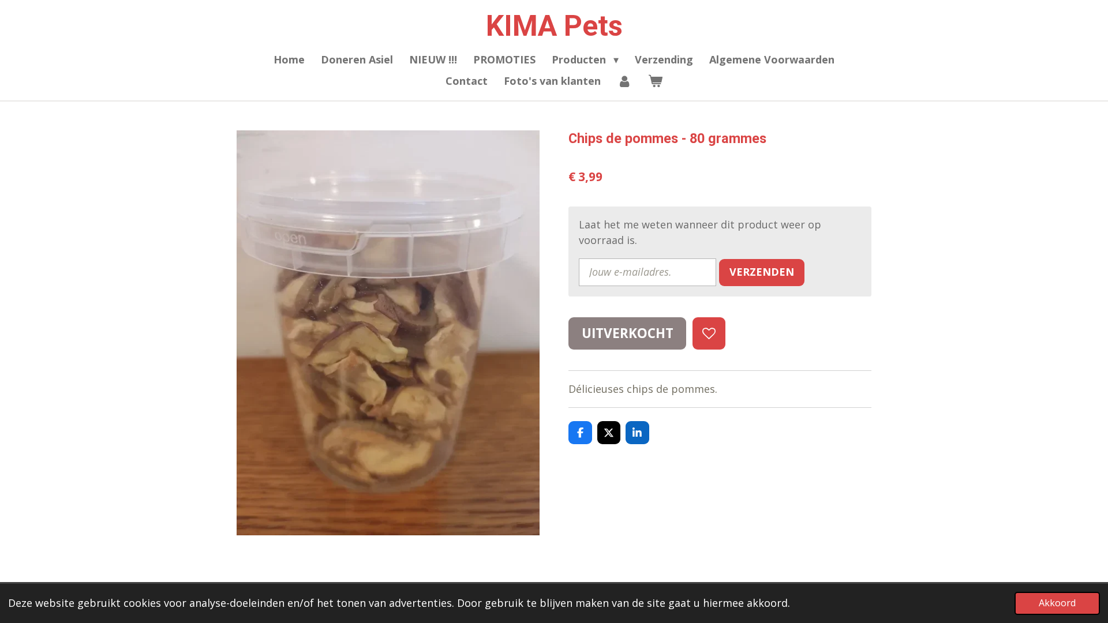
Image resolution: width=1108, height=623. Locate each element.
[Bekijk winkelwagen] (655, 81)
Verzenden (761, 272)
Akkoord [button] (1057, 602)
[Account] (624, 81)
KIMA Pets (554, 26)
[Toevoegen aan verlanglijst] (708, 333)
